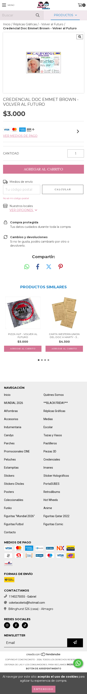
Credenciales (52, 459)
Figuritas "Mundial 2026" (19, 516)
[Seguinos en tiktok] (25, 625)
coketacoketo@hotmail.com (27, 602)
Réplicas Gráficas (25, 24)
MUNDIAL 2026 (13, 403)
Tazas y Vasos (53, 435)
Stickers (9, 475)
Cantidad (11, 153)
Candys (9, 435)
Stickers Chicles (14, 483)
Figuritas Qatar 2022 (56, 516)
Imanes (48, 467)
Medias (48, 419)
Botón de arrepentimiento (43, 668)
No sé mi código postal (16, 198)
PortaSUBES (51, 483)
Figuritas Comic (53, 524)
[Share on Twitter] (49, 267)
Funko (8, 508)
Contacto (10, 532)
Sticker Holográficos (56, 475)
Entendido (43, 689)
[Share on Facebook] (37, 267)
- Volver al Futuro (51, 24)
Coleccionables (13, 500)
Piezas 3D (50, 451)
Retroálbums (52, 491)
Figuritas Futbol (13, 524)
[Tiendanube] (43, 655)
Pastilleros (50, 443)
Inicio (7, 24)
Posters (9, 491)
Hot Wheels (51, 500)
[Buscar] (37, 15)
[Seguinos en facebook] (16, 625)
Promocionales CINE (17, 451)
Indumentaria (12, 427)
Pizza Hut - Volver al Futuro (22, 336)
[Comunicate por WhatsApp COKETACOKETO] (78, 663)
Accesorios (11, 419)
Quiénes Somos (54, 394)
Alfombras (11, 411)
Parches (9, 443)
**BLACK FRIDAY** (56, 403)
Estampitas (11, 467)
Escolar (48, 427)
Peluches (10, 459)
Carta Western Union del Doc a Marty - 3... (64, 336)
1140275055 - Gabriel (22, 596)
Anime (48, 508)
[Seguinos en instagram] (7, 625)
